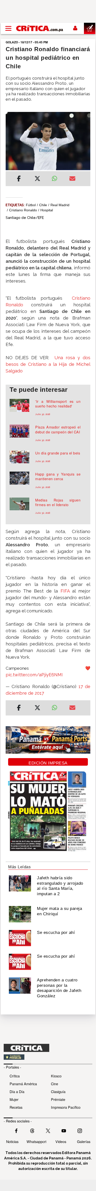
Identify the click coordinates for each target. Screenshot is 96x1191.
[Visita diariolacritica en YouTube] (64, 1130)
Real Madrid (59, 205)
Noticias (12, 1141)
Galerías (83, 1141)
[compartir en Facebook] (19, 179)
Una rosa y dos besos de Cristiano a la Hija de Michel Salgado (48, 364)
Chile (43, 205)
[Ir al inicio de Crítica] (40, 28)
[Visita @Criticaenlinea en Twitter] (32, 1130)
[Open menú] (8, 28)
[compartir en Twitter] (37, 179)
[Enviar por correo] (72, 179)
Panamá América (23, 1083)
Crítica (15, 1075)
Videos (60, 1141)
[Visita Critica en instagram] (80, 1130)
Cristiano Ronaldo (23, 210)
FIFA (65, 591)
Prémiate (58, 1099)
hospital (46, 210)
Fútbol (31, 205)
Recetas (16, 1107)
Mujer (14, 1099)
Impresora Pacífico (65, 1107)
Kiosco (56, 1075)
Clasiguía (58, 1091)
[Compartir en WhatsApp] (57, 177)
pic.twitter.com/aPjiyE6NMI (34, 674)
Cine (54, 1083)
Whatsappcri (36, 1141)
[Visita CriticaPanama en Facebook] (16, 1130)
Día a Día (17, 1091)
